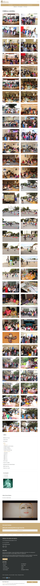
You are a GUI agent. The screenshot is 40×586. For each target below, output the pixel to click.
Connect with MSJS (6, 568)
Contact (22, 566)
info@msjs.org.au (7, 544)
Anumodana (6, 452)
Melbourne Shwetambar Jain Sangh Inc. (5, 1)
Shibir (4, 443)
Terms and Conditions (12, 574)
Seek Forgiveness (20, 530)
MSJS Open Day (6, 466)
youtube (6, 547)
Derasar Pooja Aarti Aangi (8, 450)
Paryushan (5, 441)
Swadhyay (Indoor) (7, 447)
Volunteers (5, 453)
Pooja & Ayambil (6, 462)
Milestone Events (6, 437)
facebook (3, 547)
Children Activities (7, 451)
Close (32, 582)
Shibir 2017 (6, 444)
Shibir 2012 (5, 457)
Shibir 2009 (5, 459)
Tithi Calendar (11, 5)
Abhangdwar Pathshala (25, 569)
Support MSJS (23, 565)
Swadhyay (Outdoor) (7, 448)
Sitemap (16, 574)
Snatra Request (5, 569)
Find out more (4, 583)
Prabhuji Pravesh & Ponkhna (8, 446)
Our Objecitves (23, 563)
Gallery (4, 434)
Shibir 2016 (5, 455)
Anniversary (5, 439)
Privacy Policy (6, 574)
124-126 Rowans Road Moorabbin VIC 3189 (9, 540)
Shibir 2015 (5, 456)
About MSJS (5, 563)
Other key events (6, 468)
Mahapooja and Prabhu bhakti (9, 464)
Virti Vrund (5, 460)
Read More (5, 559)
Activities (4, 565)
